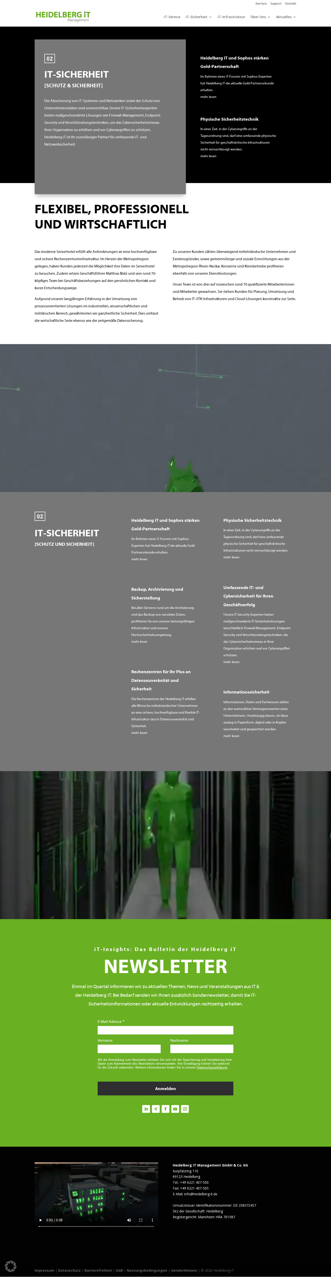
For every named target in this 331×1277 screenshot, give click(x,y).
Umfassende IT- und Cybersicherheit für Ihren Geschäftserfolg (248, 596)
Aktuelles (284, 17)
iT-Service (172, 17)
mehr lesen (208, 97)
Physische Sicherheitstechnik (229, 119)
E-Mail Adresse (110, 1022)
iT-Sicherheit (196, 17)
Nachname (179, 1041)
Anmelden (165, 1089)
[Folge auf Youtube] (175, 1109)
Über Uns (258, 17)
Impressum (44, 1270)
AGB (119, 1270)
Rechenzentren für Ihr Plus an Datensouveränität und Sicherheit (161, 681)
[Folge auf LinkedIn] (146, 1109)
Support (276, 4)
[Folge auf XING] (156, 1109)
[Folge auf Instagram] (185, 1109)
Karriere (261, 4)
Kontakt (290, 4)
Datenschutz (69, 1270)
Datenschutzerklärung (212, 1067)
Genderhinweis (184, 1270)
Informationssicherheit (246, 692)
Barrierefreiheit (98, 1270)
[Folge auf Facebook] (165, 1109)
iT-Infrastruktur (231, 17)
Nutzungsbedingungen (147, 1270)
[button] (10, 1266)
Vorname (105, 1041)
